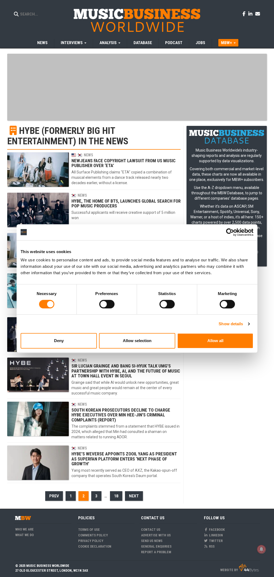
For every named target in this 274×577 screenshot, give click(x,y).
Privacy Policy (90, 541)
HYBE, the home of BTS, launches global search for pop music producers (126, 203)
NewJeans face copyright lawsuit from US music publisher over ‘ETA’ (123, 163)
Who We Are (24, 529)
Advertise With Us (156, 535)
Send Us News (151, 541)
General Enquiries (156, 546)
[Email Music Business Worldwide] (257, 13)
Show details (231, 324)
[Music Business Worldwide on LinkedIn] (251, 13)
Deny (59, 340)
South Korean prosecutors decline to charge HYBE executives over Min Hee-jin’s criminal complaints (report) (120, 415)
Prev (54, 496)
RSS (211, 546)
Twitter (215, 541)
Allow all (215, 340)
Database (143, 42)
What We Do (24, 535)
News (42, 42)
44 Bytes (249, 568)
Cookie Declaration (94, 546)
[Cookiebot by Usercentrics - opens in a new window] (230, 232)
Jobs (200, 42)
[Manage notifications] (261, 549)
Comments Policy (93, 535)
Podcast (173, 42)
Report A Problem (156, 552)
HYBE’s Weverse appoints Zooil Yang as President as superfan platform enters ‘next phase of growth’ (124, 458)
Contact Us (150, 530)
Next (134, 496)
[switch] (107, 304)
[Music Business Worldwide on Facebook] (244, 13)
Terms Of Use (89, 530)
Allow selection (137, 340)
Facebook (216, 530)
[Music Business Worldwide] (137, 20)
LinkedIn (215, 535)
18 (116, 496)
